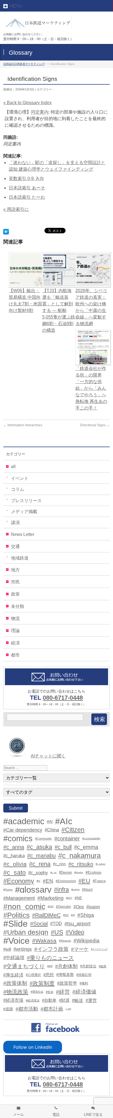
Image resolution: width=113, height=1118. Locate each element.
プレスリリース (26, 500)
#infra (61, 889)
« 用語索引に (16, 209)
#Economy (18, 881)
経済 (15, 643)
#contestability (91, 838)
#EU (84, 881)
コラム (17, 489)
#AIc (63, 821)
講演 (15, 522)
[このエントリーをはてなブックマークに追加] (6, 231)
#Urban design (25, 932)
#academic (23, 821)
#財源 (64, 1000)
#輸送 (77, 1000)
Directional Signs (95, 425)
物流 (15, 618)
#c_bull (63, 847)
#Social (39, 924)
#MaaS (87, 890)
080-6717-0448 (63, 697)
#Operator (63, 907)
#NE (78, 898)
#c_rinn (59, 864)
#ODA (50, 906)
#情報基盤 (65, 975)
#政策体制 (15, 983)
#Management (19, 898)
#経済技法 (32, 1000)
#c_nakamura (79, 855)
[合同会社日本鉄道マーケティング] (37, 23)
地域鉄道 (20, 558)
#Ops (79, 906)
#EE (38, 881)
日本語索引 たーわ (27, 197)
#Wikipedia (87, 940)
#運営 (91, 1000)
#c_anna (13, 847)
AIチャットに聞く (48, 756)
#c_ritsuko (80, 864)
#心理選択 (33, 975)
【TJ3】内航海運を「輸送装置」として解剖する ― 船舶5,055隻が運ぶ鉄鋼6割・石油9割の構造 (58, 310)
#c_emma (86, 847)
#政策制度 (42, 983)
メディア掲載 (24, 511)
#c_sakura (100, 864)
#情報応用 (83, 975)
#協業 (102, 966)
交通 (15, 546)
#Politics (16, 915)
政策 (15, 594)
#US (57, 932)
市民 (15, 582)
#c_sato (14, 872)
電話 (56, 1115)
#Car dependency (22, 830)
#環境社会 (37, 991)
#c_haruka (14, 855)
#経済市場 (13, 1000)
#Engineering (66, 881)
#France (99, 881)
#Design (65, 872)
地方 (15, 570)
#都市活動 (27, 1009)
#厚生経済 (13, 974)
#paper (93, 906)
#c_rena (39, 864)
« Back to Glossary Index (27, 102)
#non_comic (24, 906)
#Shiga (85, 915)
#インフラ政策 (51, 949)
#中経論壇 (13, 957)
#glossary (33, 889)
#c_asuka (39, 847)
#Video (75, 932)
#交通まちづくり (24, 966)
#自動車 (49, 1000)
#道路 (8, 1009)
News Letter (22, 534)
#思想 (48, 975)
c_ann (68, 1009)
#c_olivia (15, 864)
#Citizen (72, 830)
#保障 (50, 966)
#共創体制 (66, 966)
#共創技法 (88, 966)
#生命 (49, 992)
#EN (48, 881)
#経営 (63, 992)
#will (7, 949)
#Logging (75, 889)
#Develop (78, 872)
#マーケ (80, 949)
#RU (66, 915)
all (13, 466)
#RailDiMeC (46, 915)
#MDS (69, 898)
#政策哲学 (67, 983)
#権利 (84, 983)
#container (67, 838)
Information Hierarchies (22, 425)
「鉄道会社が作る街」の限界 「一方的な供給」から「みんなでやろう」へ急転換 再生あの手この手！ (91, 388)
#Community (43, 838)
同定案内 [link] (40, 112)
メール (18, 1115)
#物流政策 (15, 992)
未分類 (17, 606)
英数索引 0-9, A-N (26, 178)
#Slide (15, 923)
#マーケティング (99, 949)
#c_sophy (38, 872)
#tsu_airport (77, 923)
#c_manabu (41, 856)
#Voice (16, 940)
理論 (15, 630)
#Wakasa (44, 940)
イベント (20, 478)
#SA (73, 915)
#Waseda (65, 940)
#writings (22, 949)
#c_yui (53, 872)
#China (52, 829)
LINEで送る (93, 1115)
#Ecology (93, 872)
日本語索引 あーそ (27, 188)
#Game (8, 889)
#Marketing (50, 898)
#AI (50, 821)
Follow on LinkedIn (32, 1047)
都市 (15, 655)
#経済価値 (84, 992)
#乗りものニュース (50, 958)
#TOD (56, 923)
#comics (18, 838)
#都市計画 (52, 1009)
